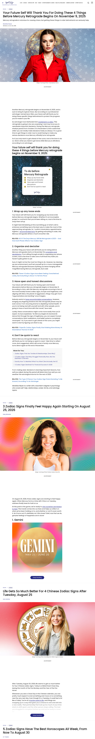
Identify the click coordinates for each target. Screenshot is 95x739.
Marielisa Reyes (7, 24)
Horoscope (31, 2)
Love (21, 2)
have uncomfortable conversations (38, 299)
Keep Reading (37, 577)
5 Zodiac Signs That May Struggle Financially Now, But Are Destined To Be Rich (35, 357)
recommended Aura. (27, 232)
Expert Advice (79, 2)
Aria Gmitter (6, 599)
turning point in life (37, 700)
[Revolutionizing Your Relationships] (9, 2)
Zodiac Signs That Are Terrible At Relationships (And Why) (35, 353)
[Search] (88, 2)
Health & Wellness (60, 2)
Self (36, 2)
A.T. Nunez (6, 737)
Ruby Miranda (7, 414)
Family (39, 2)
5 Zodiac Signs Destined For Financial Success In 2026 (33, 365)
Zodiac (25, 2)
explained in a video (45, 122)
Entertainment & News (48, 2)
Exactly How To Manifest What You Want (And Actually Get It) (36, 361)
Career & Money (70, 2)
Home (4, 9)
